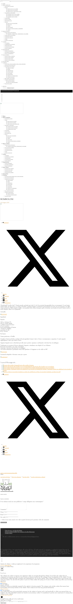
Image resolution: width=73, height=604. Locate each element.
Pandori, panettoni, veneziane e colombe (17, 33)
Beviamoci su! (8, 20)
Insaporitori (8, 45)
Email (2, 514)
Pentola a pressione (12, 75)
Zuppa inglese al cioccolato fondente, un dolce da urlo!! (46, 372)
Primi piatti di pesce (12, 10)
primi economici (9, 50)
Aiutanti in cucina (10, 66)
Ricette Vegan (10, 81)
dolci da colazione (12, 23)
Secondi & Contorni (10, 12)
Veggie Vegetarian (9, 79)
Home (4, 3)
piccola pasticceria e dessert (38, 477)
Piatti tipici (6, 54)
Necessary (4, 583)
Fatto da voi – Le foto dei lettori (13, 530)
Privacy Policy (8, 533)
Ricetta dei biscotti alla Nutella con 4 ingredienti (41, 366)
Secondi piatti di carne (13, 14)
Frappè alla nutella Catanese (26, 365)
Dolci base (10, 27)
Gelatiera (9, 73)
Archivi (5, 88)
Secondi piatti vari (12, 16)
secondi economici (10, 52)
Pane (6, 39)
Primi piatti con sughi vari (14, 11)
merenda (11, 473)
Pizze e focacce (9, 40)
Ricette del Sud (9, 58)
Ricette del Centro (10, 56)
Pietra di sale (10, 77)
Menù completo (6, 5)
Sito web (2, 517)
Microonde (10, 74)
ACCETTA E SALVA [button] (6, 595)
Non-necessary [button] (4, 589)
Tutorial (7, 43)
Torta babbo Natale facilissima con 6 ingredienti (41, 368)
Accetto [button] (2, 565)
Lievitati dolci (9, 36)
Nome (2, 512)
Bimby (8, 69)
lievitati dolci (26, 477)
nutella (15, 473)
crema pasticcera (4, 473)
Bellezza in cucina (10, 78)
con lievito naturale (10, 32)
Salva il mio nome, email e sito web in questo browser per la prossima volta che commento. (25, 519)
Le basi (4, 41)
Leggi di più (8, 565)
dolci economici (9, 53)
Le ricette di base (9, 47)
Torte (8, 29)
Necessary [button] (3, 582)
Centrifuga (10, 70)
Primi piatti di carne (12, 8)
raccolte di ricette (10, 65)
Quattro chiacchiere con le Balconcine (15, 64)
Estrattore (10, 71)
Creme (8, 26)
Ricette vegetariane (12, 82)
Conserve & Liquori (10, 44)
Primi (6, 7)
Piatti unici (8, 19)
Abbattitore (10, 180)
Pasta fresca (8, 48)
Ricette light (8, 83)
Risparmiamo (6, 49)
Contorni (7, 18)
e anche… (5, 62)
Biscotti (9, 24)
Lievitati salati (9, 37)
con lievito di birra (10, 35)
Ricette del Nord (9, 57)
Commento (3, 509)
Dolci (6, 22)
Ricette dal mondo (10, 60)
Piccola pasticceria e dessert (15, 28)
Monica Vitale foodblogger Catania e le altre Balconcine (20, 531)
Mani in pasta (6, 31)
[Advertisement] (34, 464)
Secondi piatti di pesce (13, 15)
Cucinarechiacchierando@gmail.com (9, 90)
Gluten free (6, 61)
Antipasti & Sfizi (9, 6)
